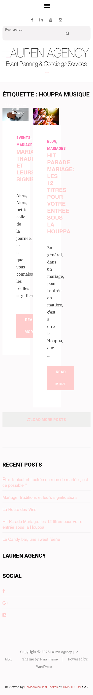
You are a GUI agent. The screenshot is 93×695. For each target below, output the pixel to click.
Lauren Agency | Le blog (47, 72)
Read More (30, 326)
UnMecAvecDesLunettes (41, 687)
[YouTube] (51, 19)
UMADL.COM (72, 687)
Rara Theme (49, 659)
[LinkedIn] (41, 19)
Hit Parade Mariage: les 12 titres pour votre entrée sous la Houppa (60, 193)
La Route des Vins (19, 509)
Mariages (25, 145)
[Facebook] (32, 19)
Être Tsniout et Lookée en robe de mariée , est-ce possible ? (46, 482)
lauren (20, 113)
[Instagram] (60, 19)
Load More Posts (48, 419)
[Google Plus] (5, 603)
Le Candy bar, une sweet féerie (31, 539)
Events (23, 138)
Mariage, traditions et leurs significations (40, 497)
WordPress (44, 666)
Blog (51, 141)
